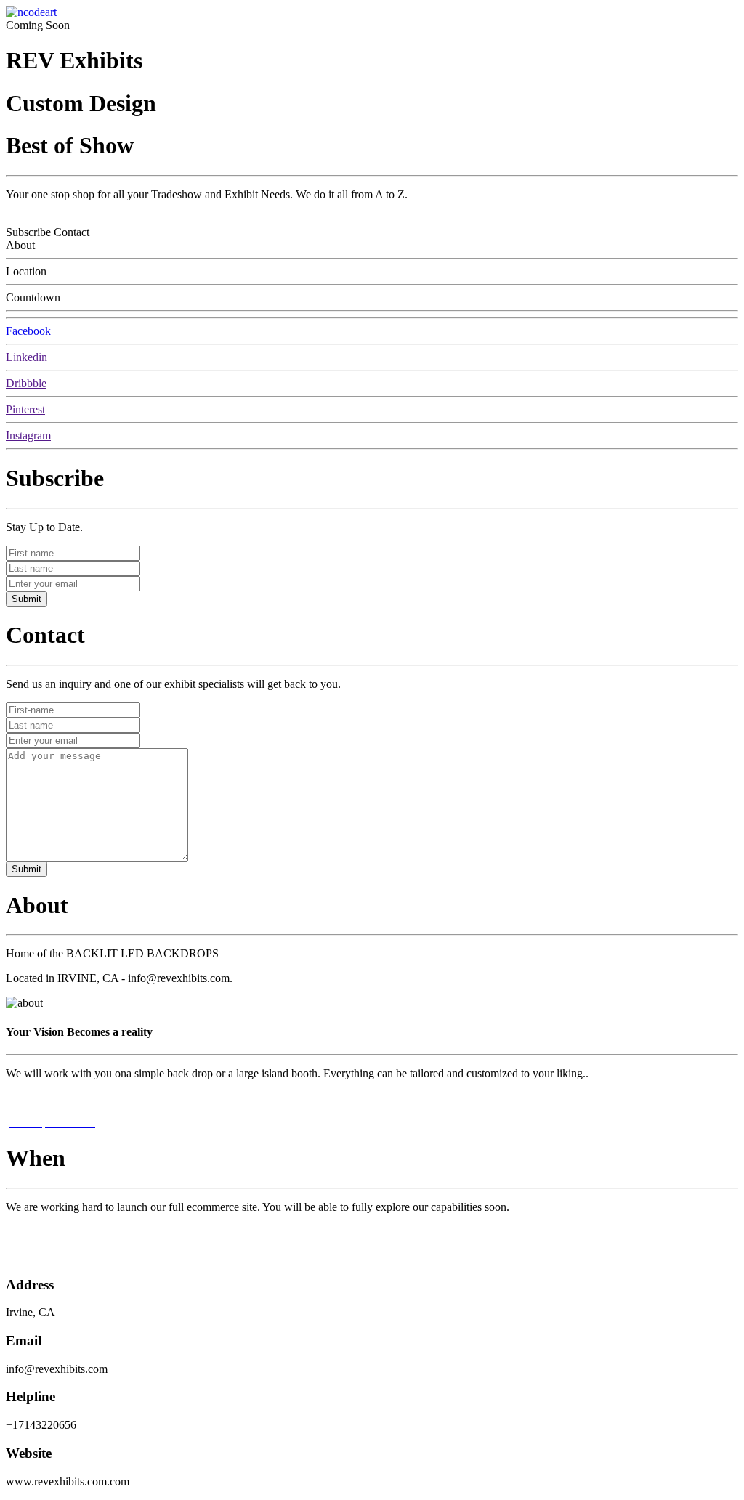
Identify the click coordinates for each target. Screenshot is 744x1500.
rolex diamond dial (49, 1231)
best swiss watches (49, 1256)
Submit (26, 598)
